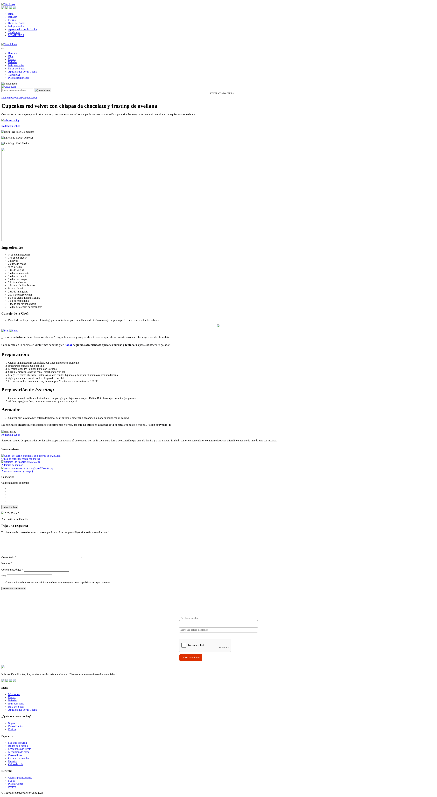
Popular (17, 97)
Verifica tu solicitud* (190, 636)
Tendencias (14, 32)
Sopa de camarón (17, 742)
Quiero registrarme (191, 657)
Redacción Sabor (10, 434)
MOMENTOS (16, 35)
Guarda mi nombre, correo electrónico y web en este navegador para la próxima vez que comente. (58, 582)
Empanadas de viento (19, 748)
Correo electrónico (12, 569)
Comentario (8, 557)
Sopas (11, 723)
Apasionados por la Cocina (22, 29)
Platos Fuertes (15, 726)
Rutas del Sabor (16, 23)
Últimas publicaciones (20, 777)
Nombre (6, 563)
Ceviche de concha (18, 758)
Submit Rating (10, 507)
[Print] (5, 330)
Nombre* (184, 613)
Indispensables (16, 26)
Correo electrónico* (189, 624)
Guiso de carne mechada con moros (20, 458)
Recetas (12, 53)
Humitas (12, 761)
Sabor (68, 345)
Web (3, 575)
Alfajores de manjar (12, 464)
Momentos (7, 97)
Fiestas (12, 19)
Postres (25, 97)
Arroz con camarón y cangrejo (17, 471)
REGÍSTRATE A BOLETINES (222, 93)
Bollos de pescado (18, 745)
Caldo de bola (15, 764)
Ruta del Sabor (16, 706)
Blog (10, 13)
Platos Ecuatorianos (18, 77)
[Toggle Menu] (2, 48)
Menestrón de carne (18, 751)
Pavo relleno (15, 755)
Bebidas (12, 16)
